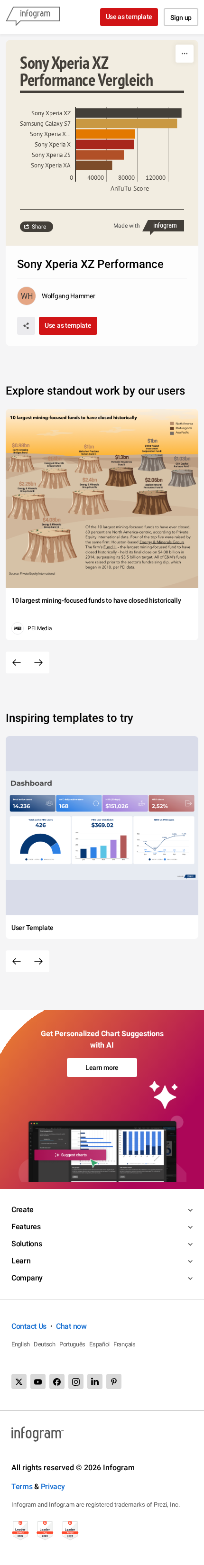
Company (27, 1277)
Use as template (129, 16)
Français (124, 1344)
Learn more (102, 1067)
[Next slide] (38, 663)
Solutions (26, 1243)
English (20, 1344)
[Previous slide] (17, 663)
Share (39, 226)
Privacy (53, 1486)
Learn (21, 1260)
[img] (129, 113)
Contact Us (28, 1326)
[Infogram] (33, 17)
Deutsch (45, 1344)
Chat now (71, 1326)
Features (26, 1226)
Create (22, 1209)
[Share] (26, 326)
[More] (185, 54)
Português (72, 1344)
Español (99, 1344)
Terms (22, 1486)
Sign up (181, 17)
